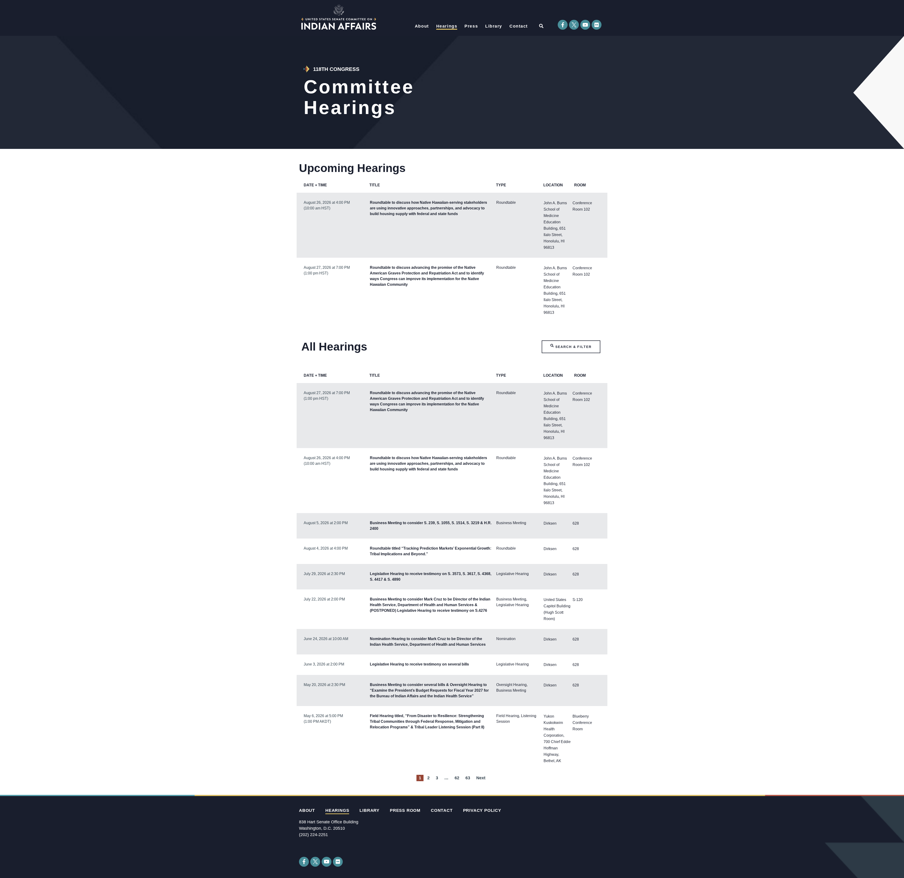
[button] (541, 26)
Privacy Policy (482, 810)
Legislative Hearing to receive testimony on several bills (419, 664)
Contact (518, 26)
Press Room (405, 810)
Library (493, 26)
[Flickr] (596, 25)
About (422, 26)
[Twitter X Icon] (574, 25)
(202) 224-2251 (313, 834)
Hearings (446, 26)
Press (471, 26)
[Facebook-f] (563, 25)
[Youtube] (585, 25)
